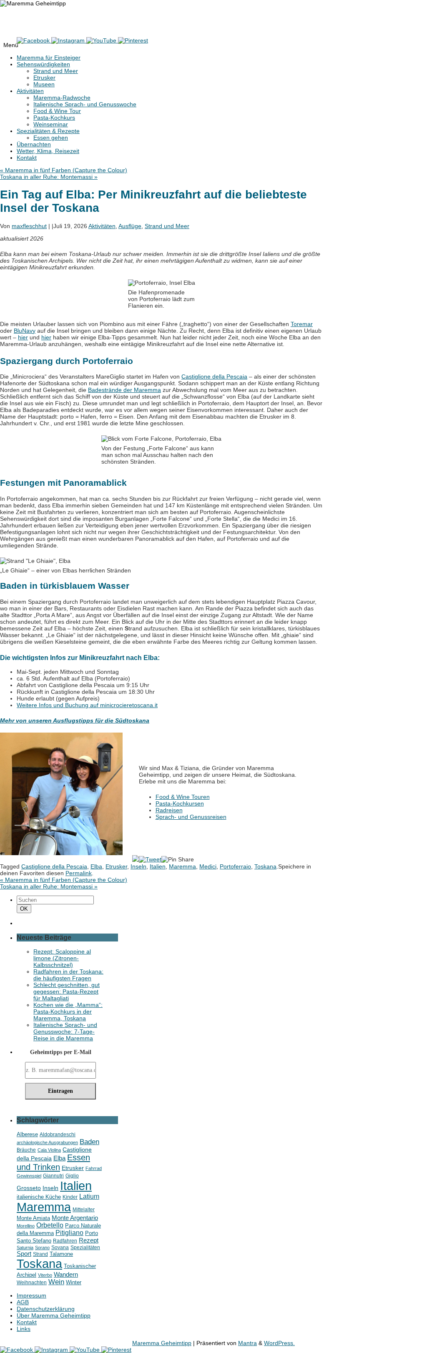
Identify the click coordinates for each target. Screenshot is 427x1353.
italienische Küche (39, 1197)
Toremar (302, 324)
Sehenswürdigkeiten (43, 64)
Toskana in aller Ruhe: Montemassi (49, 176)
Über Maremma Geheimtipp (53, 1315)
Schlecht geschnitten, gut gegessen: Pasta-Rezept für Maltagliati (66, 991)
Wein (56, 1282)
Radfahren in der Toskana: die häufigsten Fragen (68, 974)
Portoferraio (235, 866)
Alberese (27, 1134)
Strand (40, 1254)
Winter (73, 1282)
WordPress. (279, 1343)
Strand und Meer (55, 71)
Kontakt (27, 157)
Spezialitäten (85, 1247)
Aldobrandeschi (57, 1134)
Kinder (70, 1197)
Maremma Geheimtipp (43, 18)
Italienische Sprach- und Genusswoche (84, 104)
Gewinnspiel (29, 1175)
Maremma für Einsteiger (48, 57)
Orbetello (49, 1225)
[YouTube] (102, 40)
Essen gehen (50, 137)
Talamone (61, 1254)
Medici (207, 866)
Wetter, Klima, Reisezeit (48, 151)
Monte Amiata (33, 1218)
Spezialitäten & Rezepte (48, 131)
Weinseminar (50, 124)
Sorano (42, 1247)
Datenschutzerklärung (46, 1308)
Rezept (88, 1240)
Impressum (31, 1295)
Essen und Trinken (53, 1162)
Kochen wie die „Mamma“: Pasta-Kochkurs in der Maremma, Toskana (68, 1012)
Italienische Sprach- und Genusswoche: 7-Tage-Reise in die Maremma (65, 1032)
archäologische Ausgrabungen (47, 1142)
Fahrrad (93, 1168)
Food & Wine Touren (183, 796)
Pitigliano (69, 1232)
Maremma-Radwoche (61, 97)
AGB (23, 1302)
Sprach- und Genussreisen (191, 816)
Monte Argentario (75, 1217)
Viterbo (45, 1275)
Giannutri (53, 1175)
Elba (96, 866)
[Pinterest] (133, 40)
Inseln (138, 866)
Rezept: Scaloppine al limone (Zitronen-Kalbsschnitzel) (62, 958)
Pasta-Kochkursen (180, 803)
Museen (44, 84)
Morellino (26, 1225)
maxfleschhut (29, 226)
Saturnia (25, 1247)
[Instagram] (68, 40)
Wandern (66, 1274)
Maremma (182, 866)
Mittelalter (84, 1209)
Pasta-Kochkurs (54, 117)
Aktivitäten (30, 91)
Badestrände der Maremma (124, 390)
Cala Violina (49, 1149)
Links (23, 1328)
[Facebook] (34, 40)
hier (23, 337)
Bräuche (26, 1149)
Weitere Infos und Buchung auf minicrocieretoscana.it (87, 705)
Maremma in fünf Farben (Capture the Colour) (63, 170)
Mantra (247, 1343)
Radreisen (169, 810)
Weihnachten (32, 1282)
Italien (158, 866)
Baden (89, 1141)
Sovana (60, 1247)
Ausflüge (129, 226)
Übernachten (34, 144)
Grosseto (29, 1188)
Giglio (72, 1175)
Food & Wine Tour (57, 111)
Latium (89, 1196)
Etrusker (44, 77)
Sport (24, 1253)
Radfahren (65, 1240)
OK (25, 908)
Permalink (78, 873)
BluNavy (24, 330)
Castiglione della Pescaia (214, 376)
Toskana (265, 866)
